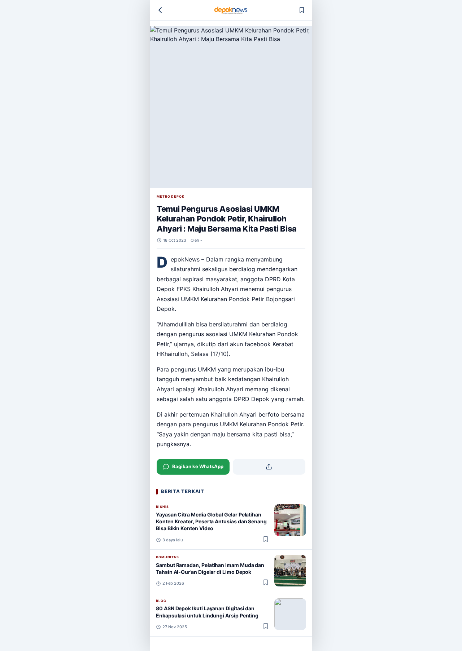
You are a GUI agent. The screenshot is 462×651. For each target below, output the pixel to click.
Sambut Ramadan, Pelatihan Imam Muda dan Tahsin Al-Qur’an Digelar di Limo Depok (210, 568)
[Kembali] (160, 10)
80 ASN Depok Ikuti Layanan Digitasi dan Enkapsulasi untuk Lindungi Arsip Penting (207, 611)
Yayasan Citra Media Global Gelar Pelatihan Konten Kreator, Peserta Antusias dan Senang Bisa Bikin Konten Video (211, 521)
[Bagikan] (269, 467)
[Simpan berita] (302, 10)
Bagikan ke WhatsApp (197, 466)
